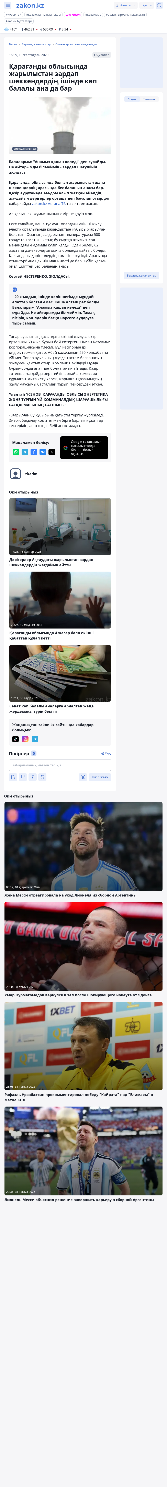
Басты (13, 44)
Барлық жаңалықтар (36, 44)
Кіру (108, 753)
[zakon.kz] (30, 5)
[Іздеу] (159, 5)
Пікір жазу (100, 777)
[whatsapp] (16, 452)
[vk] (42, 452)
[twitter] (51, 452)
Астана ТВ (57, 203)
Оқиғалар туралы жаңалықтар (77, 44)
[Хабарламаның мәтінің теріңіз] (60, 765)
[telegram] (25, 452)
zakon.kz (39, 203)
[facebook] (33, 452)
